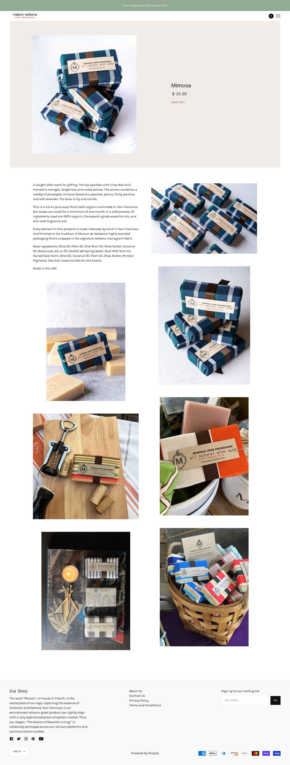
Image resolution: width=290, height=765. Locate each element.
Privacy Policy (139, 700)
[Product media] (84, 94)
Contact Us (137, 696)
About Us (135, 691)
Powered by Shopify (145, 753)
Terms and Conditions (145, 705)
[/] (23, 16)
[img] (11, 739)
